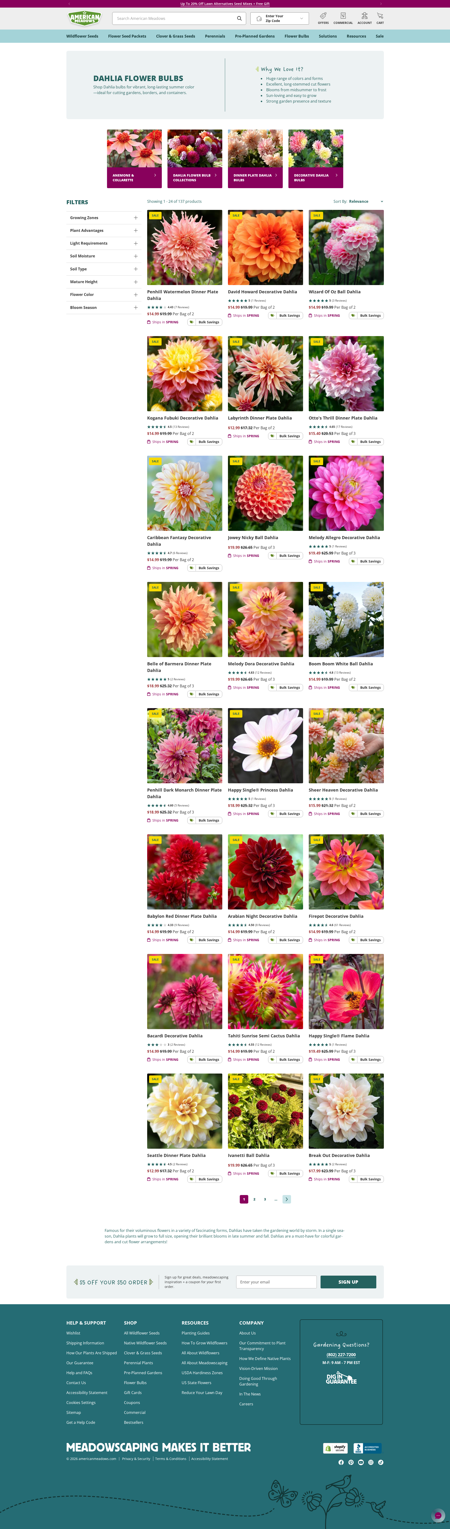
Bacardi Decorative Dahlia (175, 1036)
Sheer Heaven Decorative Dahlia (343, 790)
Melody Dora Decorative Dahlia (261, 664)
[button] (380, 18)
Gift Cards (133, 1392)
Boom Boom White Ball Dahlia (341, 664)
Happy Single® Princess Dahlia (260, 790)
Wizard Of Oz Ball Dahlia (335, 292)
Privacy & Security (136, 1458)
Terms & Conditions (170, 1458)
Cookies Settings (81, 1402)
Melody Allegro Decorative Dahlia (344, 537)
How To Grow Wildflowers (204, 1343)
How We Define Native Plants (265, 1358)
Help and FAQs (79, 1372)
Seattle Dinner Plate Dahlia (176, 1155)
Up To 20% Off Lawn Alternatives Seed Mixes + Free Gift (225, 3)
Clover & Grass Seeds (143, 1353)
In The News (250, 1394)
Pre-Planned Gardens (143, 1372)
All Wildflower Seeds (142, 1333)
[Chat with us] (438, 1515)
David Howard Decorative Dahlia (262, 292)
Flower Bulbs (135, 1382)
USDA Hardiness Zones (202, 1372)
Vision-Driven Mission (258, 1368)
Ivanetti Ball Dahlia (249, 1155)
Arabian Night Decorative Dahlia (262, 916)
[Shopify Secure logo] (335, 1448)
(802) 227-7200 (341, 1354)
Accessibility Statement (86, 1392)
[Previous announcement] (69, 4)
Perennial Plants (138, 1362)
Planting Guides (196, 1333)
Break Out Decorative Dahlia (339, 1155)
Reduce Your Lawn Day (202, 1392)
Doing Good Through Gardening (258, 1381)
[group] (134, 159)
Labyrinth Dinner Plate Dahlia (260, 418)
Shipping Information (85, 1343)
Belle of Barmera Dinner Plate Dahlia (179, 667)
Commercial (135, 1412)
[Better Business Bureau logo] (368, 1448)
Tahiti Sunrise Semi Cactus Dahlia (264, 1036)
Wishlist (73, 1333)
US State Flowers (196, 1382)
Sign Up (348, 1282)
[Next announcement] (381, 4)
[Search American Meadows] (239, 18)
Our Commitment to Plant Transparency (262, 1345)
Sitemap (73, 1412)
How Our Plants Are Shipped (91, 1353)
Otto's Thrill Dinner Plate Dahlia (343, 418)
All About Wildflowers (200, 1353)
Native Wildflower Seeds (145, 1343)
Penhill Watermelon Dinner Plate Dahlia (182, 295)
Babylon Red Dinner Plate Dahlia (182, 916)
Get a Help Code (80, 1422)
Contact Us (76, 1382)
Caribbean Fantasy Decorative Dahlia (179, 541)
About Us (247, 1333)
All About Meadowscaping (204, 1362)
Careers (246, 1404)
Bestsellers (133, 1422)
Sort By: (341, 201)
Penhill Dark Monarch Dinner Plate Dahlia (184, 793)
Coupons (132, 1402)
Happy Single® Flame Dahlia (339, 1036)
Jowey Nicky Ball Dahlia (253, 537)
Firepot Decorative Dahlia (336, 916)
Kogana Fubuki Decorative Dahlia (182, 418)
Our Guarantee (79, 1362)
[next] (287, 1199)
